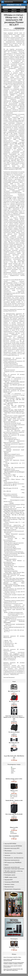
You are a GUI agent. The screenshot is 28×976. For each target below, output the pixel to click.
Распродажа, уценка (10, 875)
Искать (23, 7)
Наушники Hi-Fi (9, 879)
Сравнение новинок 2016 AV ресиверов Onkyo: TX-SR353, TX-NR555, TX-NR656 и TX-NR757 (14, 963)
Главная (6, 9)
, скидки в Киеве (11, 877)
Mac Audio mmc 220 (14, 742)
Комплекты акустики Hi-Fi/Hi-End (13, 846)
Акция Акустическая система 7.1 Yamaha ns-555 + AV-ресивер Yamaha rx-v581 (14, 717)
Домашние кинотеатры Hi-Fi (12, 848)
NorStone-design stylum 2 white (14, 778)
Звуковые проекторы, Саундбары (14, 853)
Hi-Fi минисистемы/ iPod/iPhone (13, 862)
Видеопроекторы (9, 886)
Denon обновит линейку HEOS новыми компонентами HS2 (12, 960)
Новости (14, 9)
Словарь (22, 11)
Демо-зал (14, 11)
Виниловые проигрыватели (12, 860)
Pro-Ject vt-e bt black (14, 732)
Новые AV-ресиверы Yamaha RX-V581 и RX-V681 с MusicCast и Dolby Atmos (13, 969)
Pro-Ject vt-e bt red (14, 701)
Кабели (6, 865)
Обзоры (22, 9)
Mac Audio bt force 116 (14, 691)
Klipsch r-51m (14, 790)
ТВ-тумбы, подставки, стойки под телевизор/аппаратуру (13, 871)
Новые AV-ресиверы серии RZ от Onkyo (12, 957)
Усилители (7, 855)
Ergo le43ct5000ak (14, 836)
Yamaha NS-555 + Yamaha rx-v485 (14, 800)
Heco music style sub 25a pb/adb (14, 814)
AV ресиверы (8, 850)
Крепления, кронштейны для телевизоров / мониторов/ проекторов (14, 867)
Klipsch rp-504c (14, 827)
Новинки (5, 11)
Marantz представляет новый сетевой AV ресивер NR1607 (13, 966)
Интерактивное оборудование (13, 889)
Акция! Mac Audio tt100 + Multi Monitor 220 (14, 756)
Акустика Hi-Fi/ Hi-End (10, 843)
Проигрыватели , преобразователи (14, 857)
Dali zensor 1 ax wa (14, 947)
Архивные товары (9, 884)
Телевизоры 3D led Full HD (12, 882)
